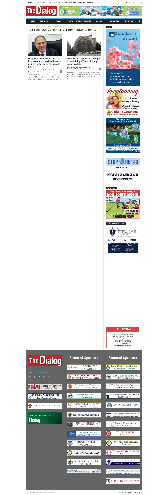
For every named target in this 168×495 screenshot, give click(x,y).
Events (70, 21)
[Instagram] (130, 2)
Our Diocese (45, 21)
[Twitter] (137, 2)
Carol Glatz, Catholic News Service (78, 67)
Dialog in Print (54, 3)
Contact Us (137, 492)
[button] (138, 21)
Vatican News (71, 55)
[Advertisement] (123, 290)
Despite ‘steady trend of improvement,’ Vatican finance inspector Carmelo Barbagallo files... (44, 62)
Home (32, 21)
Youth (58, 21)
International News (34, 55)
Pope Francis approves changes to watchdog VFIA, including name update (83, 61)
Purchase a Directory (86, 3)
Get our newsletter (69, 3)
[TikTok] (133, 2)
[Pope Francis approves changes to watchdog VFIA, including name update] (84, 45)
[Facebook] (126, 2)
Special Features (83, 21)
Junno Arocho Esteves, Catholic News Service (43, 70)
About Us (100, 21)
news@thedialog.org (42, 372)
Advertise (128, 21)
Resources (114, 21)
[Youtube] (140, 2)
